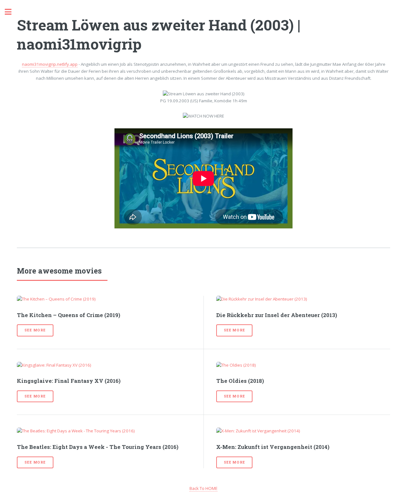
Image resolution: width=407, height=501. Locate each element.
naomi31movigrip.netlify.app (50, 64)
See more (34, 330)
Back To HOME (203, 488)
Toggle (11, 12)
